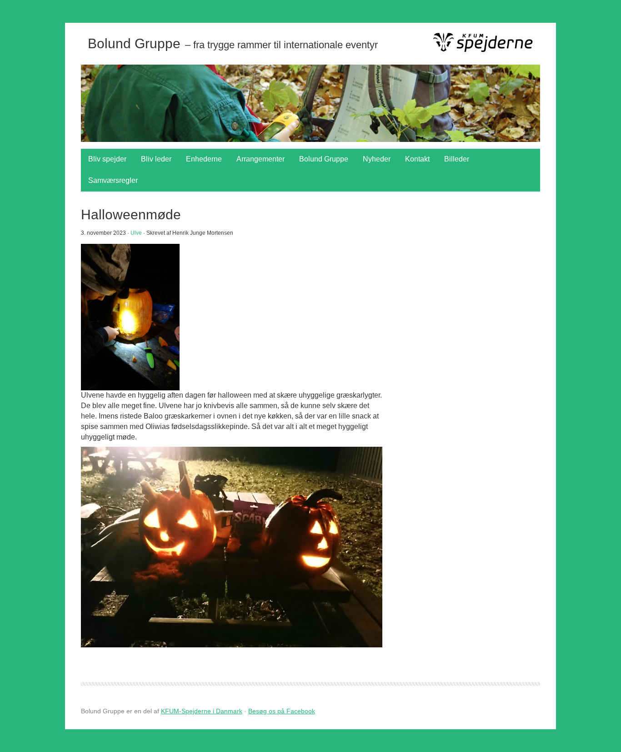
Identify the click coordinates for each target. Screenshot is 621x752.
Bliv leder (156, 159)
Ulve (136, 233)
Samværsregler (113, 180)
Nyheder (377, 159)
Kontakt (417, 159)
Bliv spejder (107, 159)
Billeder (456, 159)
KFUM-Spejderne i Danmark (201, 711)
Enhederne (204, 159)
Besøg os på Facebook (281, 711)
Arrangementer (260, 159)
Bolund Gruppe (323, 159)
